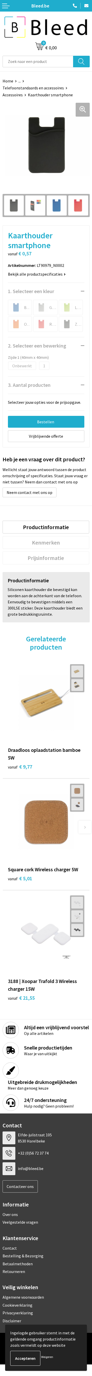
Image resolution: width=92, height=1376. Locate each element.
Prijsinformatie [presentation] (46, 557)
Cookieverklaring (17, 1305)
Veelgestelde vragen (20, 1222)
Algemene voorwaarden (23, 1297)
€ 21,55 (21, 998)
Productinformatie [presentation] (46, 527)
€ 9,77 (20, 766)
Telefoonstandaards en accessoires (33, 87)
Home (8, 80)
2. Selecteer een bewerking (37, 345)
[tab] (46, 527)
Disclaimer (12, 1320)
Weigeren (47, 1357)
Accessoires (13, 94)
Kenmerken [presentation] (46, 542)
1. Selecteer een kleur (31, 291)
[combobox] (38, 61)
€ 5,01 (20, 878)
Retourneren (14, 1271)
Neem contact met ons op (29, 492)
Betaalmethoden (18, 1263)
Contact (10, 1248)
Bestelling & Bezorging (23, 1255)
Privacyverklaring (18, 1312)
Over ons (10, 1214)
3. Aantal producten (29, 385)
